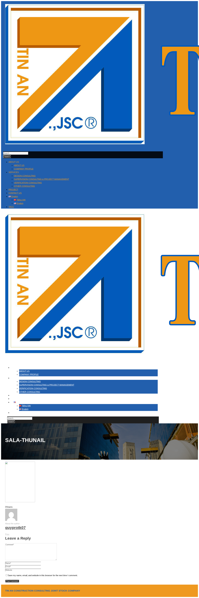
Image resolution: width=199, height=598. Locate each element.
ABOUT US (19, 165)
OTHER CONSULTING (24, 186)
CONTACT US (15, 193)
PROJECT (13, 189)
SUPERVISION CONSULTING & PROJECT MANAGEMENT (41, 179)
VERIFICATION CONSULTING (28, 183)
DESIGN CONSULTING (25, 176)
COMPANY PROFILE (23, 169)
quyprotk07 (15, 527)
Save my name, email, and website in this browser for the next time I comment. (43, 575)
